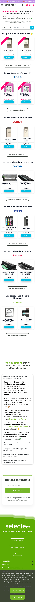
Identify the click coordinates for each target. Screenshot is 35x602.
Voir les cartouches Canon (17, 155)
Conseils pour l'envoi (17, 419)
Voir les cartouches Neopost (17, 335)
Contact (17, 554)
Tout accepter (17, 590)
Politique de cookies (11, 582)
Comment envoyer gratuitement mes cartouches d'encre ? (16, 455)
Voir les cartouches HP (17, 110)
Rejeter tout (17, 597)
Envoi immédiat (17, 540)
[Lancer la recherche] (32, 28)
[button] (22, 5)
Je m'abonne (17, 490)
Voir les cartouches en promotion (17, 65)
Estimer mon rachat (17, 547)
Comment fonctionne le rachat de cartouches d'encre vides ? (15, 377)
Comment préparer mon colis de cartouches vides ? (14, 461)
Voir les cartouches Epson (17, 244)
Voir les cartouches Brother (17, 199)
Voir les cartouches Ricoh (17, 288)
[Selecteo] (17, 524)
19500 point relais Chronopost (15, 427)
